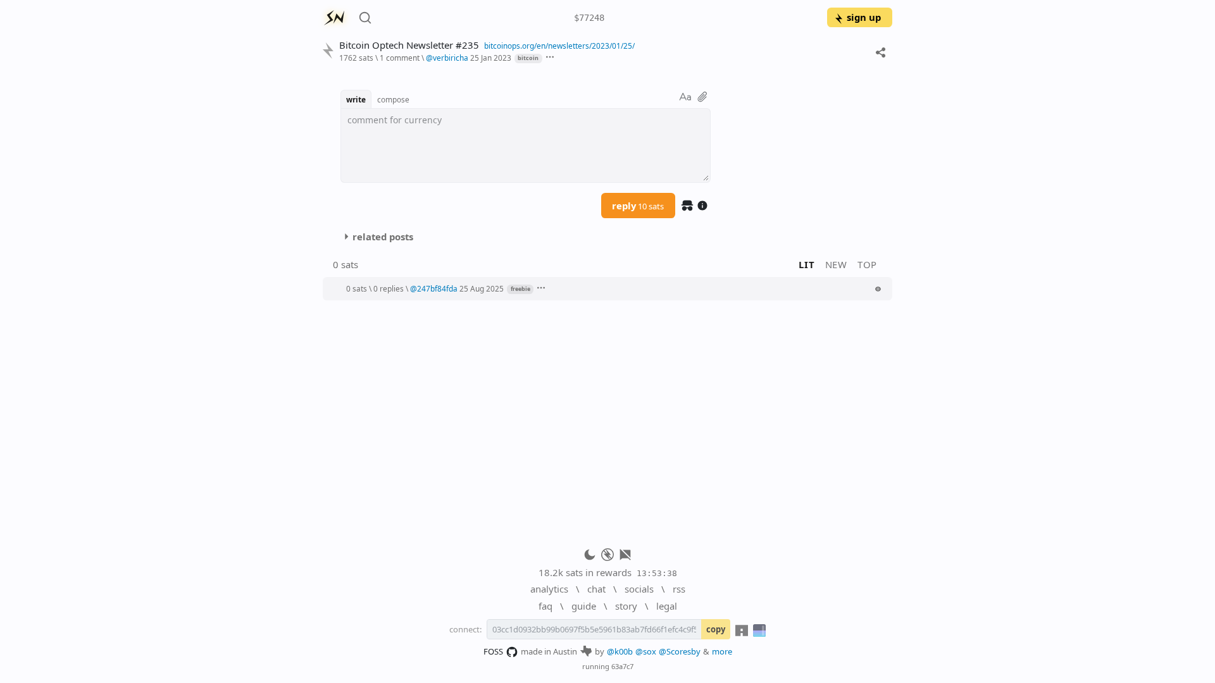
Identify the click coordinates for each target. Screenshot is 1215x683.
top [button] (867, 264)
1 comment (400, 57)
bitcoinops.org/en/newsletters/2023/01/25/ (559, 45)
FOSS (493, 651)
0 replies (388, 288)
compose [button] (393, 99)
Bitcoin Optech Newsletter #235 (409, 45)
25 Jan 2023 (490, 57)
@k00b (620, 651)
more (722, 651)
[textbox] (525, 145)
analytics (549, 588)
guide (583, 606)
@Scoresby (680, 651)
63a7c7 (622, 666)
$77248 (589, 18)
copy (715, 629)
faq (545, 606)
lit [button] (806, 264)
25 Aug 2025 (481, 288)
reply (638, 205)
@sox (645, 651)
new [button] (836, 264)
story (626, 606)
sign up (864, 17)
